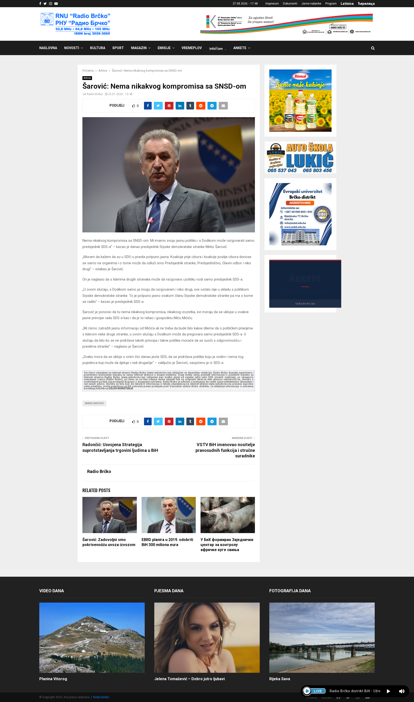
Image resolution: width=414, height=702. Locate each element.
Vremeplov (192, 48)
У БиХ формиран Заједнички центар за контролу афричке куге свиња (227, 544)
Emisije (164, 48)
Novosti (71, 48)
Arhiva (87, 78)
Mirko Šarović (94, 403)
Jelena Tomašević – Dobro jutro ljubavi (189, 679)
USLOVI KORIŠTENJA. (121, 388)
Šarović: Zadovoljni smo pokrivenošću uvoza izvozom (108, 542)
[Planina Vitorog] (92, 638)
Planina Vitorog (53, 679)
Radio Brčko (95, 94)
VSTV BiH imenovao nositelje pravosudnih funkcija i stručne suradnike (225, 450)
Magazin (139, 48)
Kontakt (327, 697)
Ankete (239, 48)
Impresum (272, 3)
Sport (118, 48)
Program (331, 3)
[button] (388, 691)
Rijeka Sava (279, 679)
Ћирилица (366, 4)
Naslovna (48, 48)
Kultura (97, 48)
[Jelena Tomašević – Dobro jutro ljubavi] (207, 638)
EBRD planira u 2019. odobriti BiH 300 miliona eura (167, 542)
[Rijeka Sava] (322, 638)
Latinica (347, 4)
